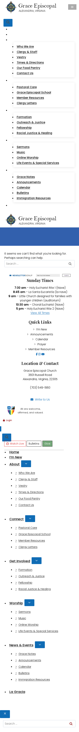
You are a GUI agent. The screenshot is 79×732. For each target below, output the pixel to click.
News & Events (21, 645)
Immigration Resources (34, 198)
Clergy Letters (27, 103)
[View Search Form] (7, 23)
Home (16, 29)
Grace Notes (26, 177)
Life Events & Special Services (38, 163)
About (14, 464)
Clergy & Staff (27, 52)
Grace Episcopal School (34, 92)
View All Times (40, 313)
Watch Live (17, 16)
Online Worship (27, 158)
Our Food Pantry (28, 68)
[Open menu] (72, 7)
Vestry (21, 57)
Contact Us (25, 73)
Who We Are (25, 46)
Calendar (23, 187)
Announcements (29, 182)
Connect (16, 519)
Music (21, 152)
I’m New (17, 34)
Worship (16, 603)
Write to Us (42, 399)
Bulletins (32, 16)
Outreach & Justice (31, 122)
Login (9, 420)
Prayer (41, 344)
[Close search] (5, 714)
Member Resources (30, 98)
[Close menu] (0, 429)
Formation (24, 117)
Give (43, 16)
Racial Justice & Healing (34, 133)
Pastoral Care (27, 87)
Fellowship (24, 128)
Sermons (23, 147)
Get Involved (19, 561)
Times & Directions (30, 62)
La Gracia (18, 205)
